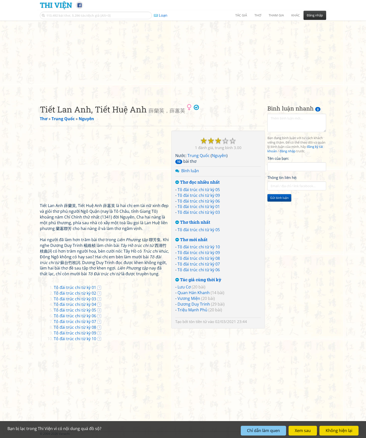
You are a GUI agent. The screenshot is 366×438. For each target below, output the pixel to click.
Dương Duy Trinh (194, 304)
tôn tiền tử (198, 321)
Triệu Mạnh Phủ (192, 310)
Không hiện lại (339, 430)
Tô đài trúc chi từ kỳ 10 (199, 247)
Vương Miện (189, 298)
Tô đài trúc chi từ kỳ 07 (199, 264)
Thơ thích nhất (194, 222)
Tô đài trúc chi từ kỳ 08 (199, 258)
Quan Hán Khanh (194, 292)
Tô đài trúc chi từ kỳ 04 (75, 304)
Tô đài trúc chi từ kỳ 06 (199, 201)
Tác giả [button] (241, 15)
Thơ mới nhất (193, 239)
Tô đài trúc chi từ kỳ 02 (75, 293)
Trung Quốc (198, 155)
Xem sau (303, 430)
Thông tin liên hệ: (282, 177)
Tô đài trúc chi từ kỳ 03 (199, 212)
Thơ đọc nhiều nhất (199, 182)
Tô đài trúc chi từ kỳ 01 (199, 206)
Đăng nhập (315, 15)
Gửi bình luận (279, 198)
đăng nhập (288, 151)
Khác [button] (295, 15)
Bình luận (190, 170)
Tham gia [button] (276, 15)
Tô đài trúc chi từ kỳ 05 (199, 189)
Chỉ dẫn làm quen (263, 430)
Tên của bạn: (278, 158)
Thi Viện (56, 5)
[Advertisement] (183, 58)
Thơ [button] (257, 15)
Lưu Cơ (184, 287)
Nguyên (219, 155)
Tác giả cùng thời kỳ (200, 279)
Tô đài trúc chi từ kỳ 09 (199, 195)
